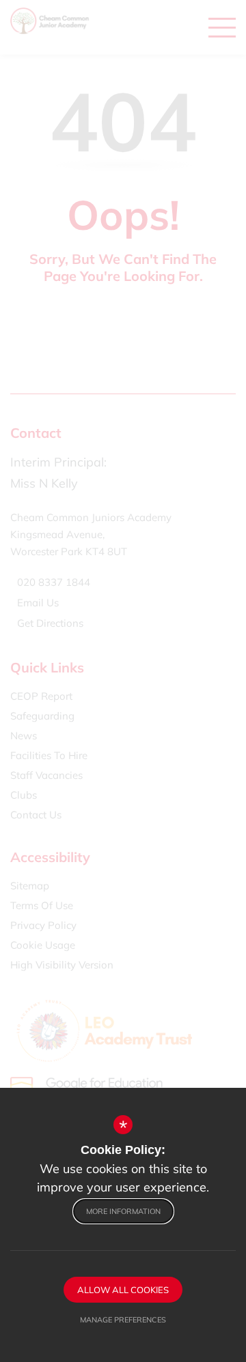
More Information (123, 1211)
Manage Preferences (123, 1319)
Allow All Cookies (123, 1289)
